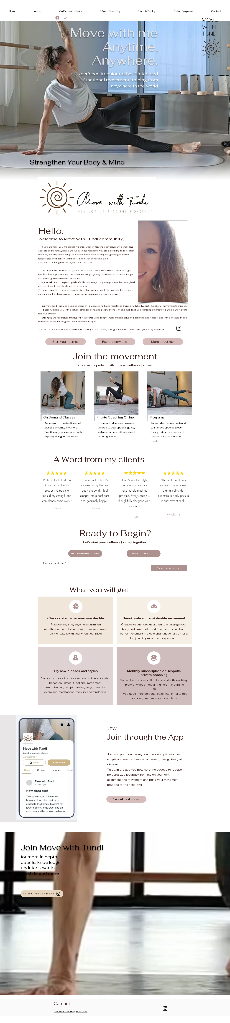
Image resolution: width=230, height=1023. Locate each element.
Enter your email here (53, 563)
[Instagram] (179, 328)
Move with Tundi (211, 26)
